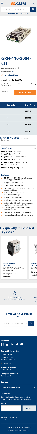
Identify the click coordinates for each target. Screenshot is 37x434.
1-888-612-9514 (24, 13)
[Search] (33, 9)
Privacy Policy (26, 427)
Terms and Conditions (13, 427)
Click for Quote (9, 137)
